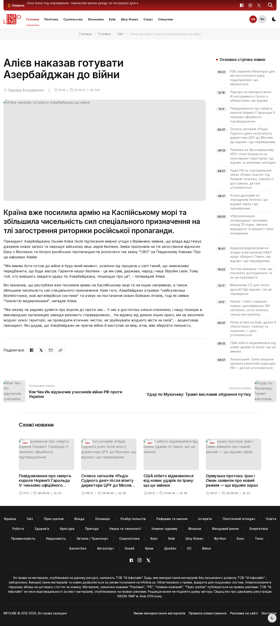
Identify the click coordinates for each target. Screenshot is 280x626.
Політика (51, 19)
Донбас (170, 548)
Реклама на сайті (244, 613)
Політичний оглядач (239, 519)
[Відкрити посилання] (60, 350)
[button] (270, 5)
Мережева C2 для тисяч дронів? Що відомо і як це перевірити (251, 289)
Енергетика (259, 528)
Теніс (259, 538)
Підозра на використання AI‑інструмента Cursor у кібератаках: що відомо (250, 96)
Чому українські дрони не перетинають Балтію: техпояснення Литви (82, 3)
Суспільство (73, 19)
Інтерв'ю (205, 519)
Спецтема (165, 19)
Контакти (269, 613)
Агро (154, 538)
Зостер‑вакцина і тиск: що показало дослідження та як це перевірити (251, 273)
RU (262, 19)
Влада (79, 519)
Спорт (148, 19)
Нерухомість (56, 538)
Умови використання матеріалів (159, 613)
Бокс (240, 538)
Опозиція (102, 519)
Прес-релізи (54, 519)
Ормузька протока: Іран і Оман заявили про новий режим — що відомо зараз (232, 480)
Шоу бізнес (129, 19)
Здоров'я (42, 528)
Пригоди (92, 528)
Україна (10, 519)
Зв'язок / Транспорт (92, 538)
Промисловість (23, 538)
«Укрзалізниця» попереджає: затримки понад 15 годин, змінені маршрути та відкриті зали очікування (251, 224)
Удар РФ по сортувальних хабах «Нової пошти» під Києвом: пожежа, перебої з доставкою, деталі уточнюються (252, 178)
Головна (32, 19)
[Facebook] (31, 350)
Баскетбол (77, 548)
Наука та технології (125, 528)
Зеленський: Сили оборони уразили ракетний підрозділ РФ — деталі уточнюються (253, 363)
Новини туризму (164, 528)
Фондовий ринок (225, 528)
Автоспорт (105, 548)
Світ (120, 34)
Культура (67, 528)
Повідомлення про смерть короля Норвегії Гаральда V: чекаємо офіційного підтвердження (45, 482)
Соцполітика (129, 538)
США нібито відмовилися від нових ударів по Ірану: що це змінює (253, 347)
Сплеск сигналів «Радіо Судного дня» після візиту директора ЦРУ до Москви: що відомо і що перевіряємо (108, 485)
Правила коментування (208, 613)
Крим (149, 548)
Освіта (271, 519)
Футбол (220, 538)
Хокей (129, 548)
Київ (112, 19)
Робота (18, 528)
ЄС (189, 548)
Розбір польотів (133, 519)
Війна (206, 548)
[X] (41, 350)
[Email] (50, 350)
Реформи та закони (171, 519)
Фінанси (194, 528)
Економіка (96, 19)
